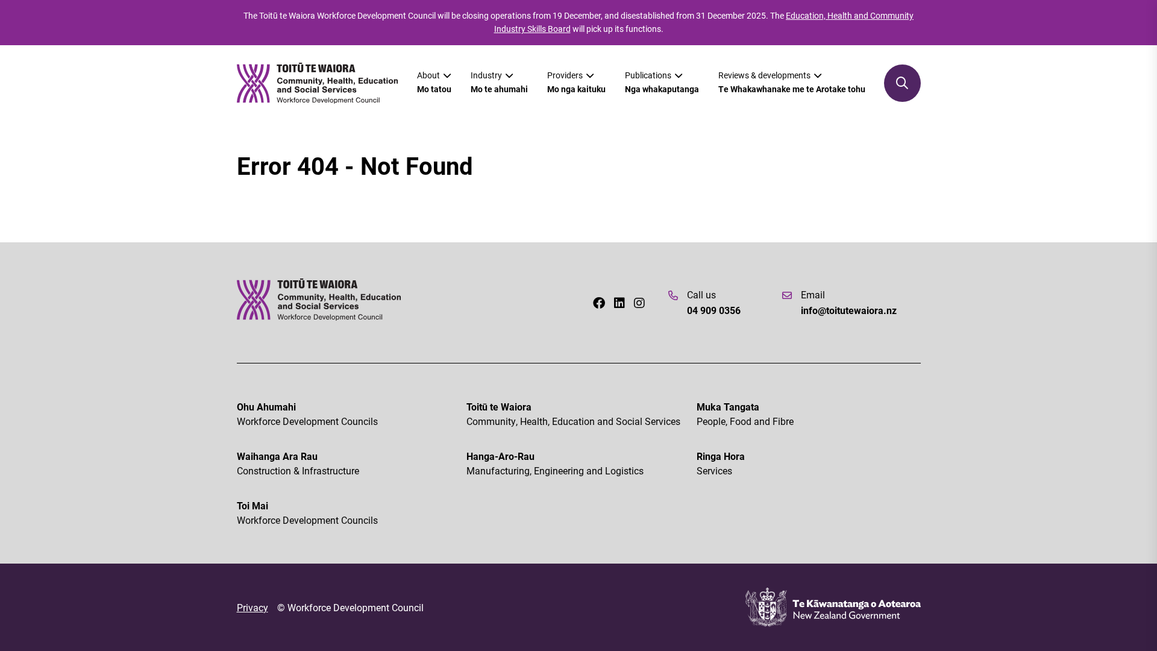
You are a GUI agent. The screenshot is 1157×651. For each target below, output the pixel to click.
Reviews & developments (791, 82)
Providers (576, 82)
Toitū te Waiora (573, 413)
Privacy (252, 607)
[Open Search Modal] (902, 83)
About (434, 82)
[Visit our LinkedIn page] (619, 303)
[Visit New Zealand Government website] (833, 607)
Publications (662, 82)
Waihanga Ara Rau (298, 463)
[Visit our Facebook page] (599, 303)
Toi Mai (307, 512)
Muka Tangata (745, 413)
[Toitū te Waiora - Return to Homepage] (317, 83)
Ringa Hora (721, 463)
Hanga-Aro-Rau (555, 463)
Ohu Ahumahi (307, 413)
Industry (499, 82)
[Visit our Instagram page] (639, 303)
